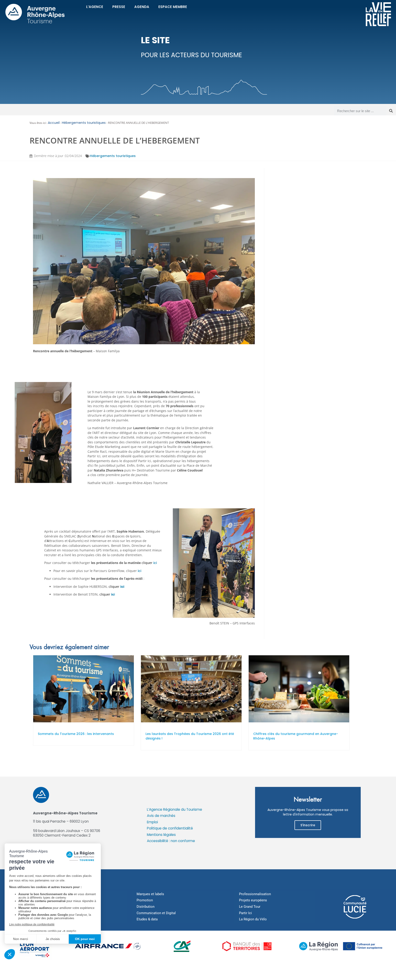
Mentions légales (161, 834)
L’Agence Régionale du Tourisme (174, 809)
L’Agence (94, 6)
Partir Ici (245, 913)
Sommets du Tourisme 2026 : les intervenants (76, 734)
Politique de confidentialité (170, 828)
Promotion (145, 900)
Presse (118, 6)
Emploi (152, 822)
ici (155, 563)
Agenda (141, 6)
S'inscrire (307, 825)
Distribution (145, 907)
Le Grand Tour (249, 907)
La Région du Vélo (253, 919)
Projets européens (253, 900)
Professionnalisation (255, 894)
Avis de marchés (161, 815)
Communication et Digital (156, 913)
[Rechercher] (391, 110)
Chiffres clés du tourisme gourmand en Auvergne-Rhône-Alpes (295, 736)
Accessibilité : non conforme (171, 840)
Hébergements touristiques (84, 122)
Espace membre (172, 6)
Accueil (54, 122)
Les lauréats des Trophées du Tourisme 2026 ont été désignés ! (190, 736)
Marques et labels (150, 894)
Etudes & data (147, 919)
